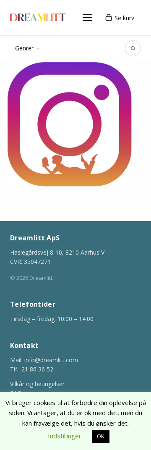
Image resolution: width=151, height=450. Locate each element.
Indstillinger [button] (64, 436)
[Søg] (133, 48)
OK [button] (100, 436)
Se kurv (124, 18)
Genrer (24, 48)
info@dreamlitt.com (51, 360)
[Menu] (87, 17)
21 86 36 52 (37, 369)
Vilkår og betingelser (37, 384)
